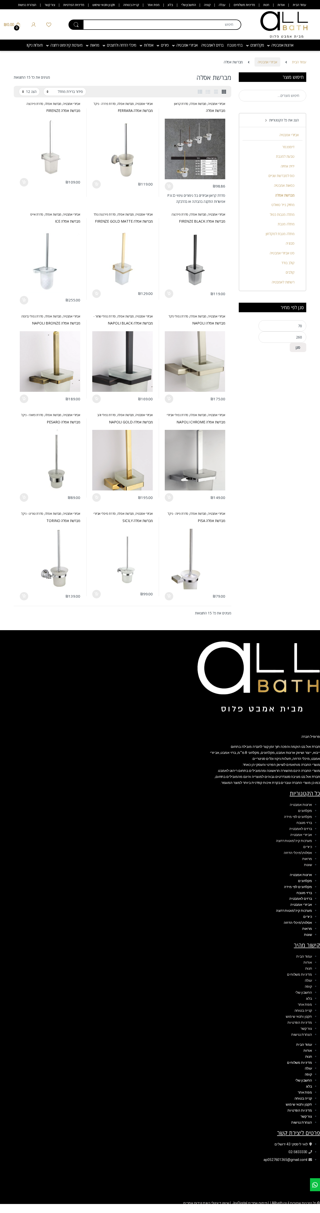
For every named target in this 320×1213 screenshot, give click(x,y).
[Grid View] (224, 92)
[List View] (208, 92)
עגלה (222, 5)
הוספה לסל (169, 186)
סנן (298, 347)
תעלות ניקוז (34, 45)
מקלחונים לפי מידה (298, 817)
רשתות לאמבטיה (283, 282)
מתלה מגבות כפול (282, 214)
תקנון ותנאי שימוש (103, 5)
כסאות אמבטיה (284, 185)
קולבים (290, 272)
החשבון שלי (188, 5)
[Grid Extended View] (216, 92)
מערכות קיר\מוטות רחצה (294, 841)
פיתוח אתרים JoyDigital (250, 1203)
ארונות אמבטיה (282, 45)
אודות (281, 5)
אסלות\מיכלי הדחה (298, 853)
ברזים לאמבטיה (212, 45)
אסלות (148, 45)
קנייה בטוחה (131, 5)
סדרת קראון (181, 104)
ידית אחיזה (287, 166)
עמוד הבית (299, 5)
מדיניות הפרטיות (73, 5)
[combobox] (162, 25)
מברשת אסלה (198, 104)
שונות (308, 865)
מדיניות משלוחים (244, 5)
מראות (94, 45)
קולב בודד (288, 262)
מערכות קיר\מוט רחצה (66, 45)
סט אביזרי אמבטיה (282, 253)
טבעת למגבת (285, 156)
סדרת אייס (36, 214)
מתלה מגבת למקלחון (280, 233)
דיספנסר (288, 146)
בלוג (170, 5)
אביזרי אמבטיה (187, 45)
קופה (207, 5)
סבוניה (290, 243)
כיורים (165, 45)
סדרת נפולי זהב (106, 415)
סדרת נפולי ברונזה (32, 316)
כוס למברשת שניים (281, 175)
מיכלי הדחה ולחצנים (121, 45)
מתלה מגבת (286, 224)
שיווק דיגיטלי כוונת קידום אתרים (206, 1203)
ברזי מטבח (235, 45)
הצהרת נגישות (27, 5)
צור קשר (49, 5)
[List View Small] (200, 92)
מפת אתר (153, 5)
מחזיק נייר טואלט (283, 204)
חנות (266, 5)
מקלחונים (257, 45)
